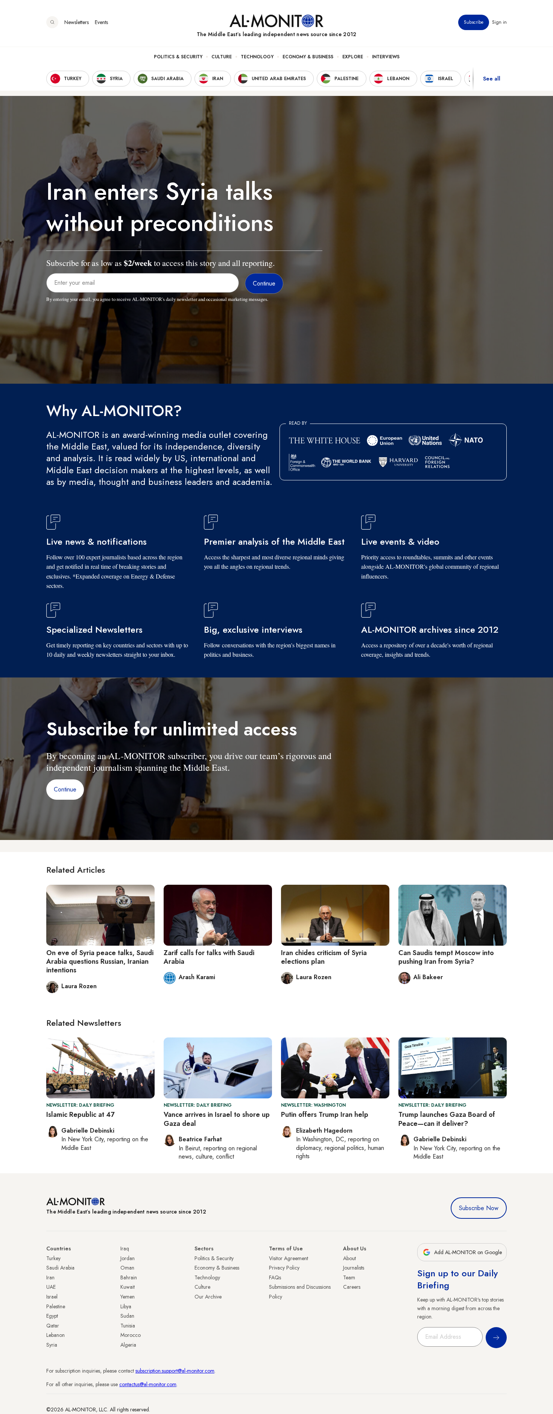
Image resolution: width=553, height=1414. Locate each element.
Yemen (127, 1296)
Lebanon (55, 1335)
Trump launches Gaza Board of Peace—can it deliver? (446, 1119)
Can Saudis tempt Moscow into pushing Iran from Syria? (446, 957)
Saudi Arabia (60, 1267)
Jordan (127, 1258)
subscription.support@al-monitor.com (174, 1371)
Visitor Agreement (288, 1258)
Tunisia (127, 1325)
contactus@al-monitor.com (147, 1384)
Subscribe (473, 22)
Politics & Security (178, 57)
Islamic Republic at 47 (80, 1114)
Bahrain (128, 1277)
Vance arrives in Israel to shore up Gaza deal (217, 1119)
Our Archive (208, 1296)
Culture (221, 57)
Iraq (124, 1248)
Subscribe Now (478, 1208)
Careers (351, 1287)
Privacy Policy (284, 1267)
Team (349, 1277)
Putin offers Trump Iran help (324, 1114)
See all (491, 78)
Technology (257, 57)
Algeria (128, 1345)
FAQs (275, 1277)
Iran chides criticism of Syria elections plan (324, 957)
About (349, 1258)
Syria (51, 1345)
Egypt (52, 1316)
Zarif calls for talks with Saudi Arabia (209, 957)
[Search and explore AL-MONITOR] (52, 22)
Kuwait (127, 1287)
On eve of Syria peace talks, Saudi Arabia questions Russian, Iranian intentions (99, 961)
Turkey (53, 1258)
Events (101, 22)
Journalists (353, 1267)
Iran (50, 1277)
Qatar (52, 1325)
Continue (65, 789)
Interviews (386, 57)
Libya (125, 1306)
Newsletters (76, 22)
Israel (52, 1296)
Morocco (130, 1335)
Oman (127, 1267)
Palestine (55, 1306)
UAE (51, 1287)
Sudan (127, 1316)
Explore (352, 57)
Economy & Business (308, 57)
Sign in (499, 22)
